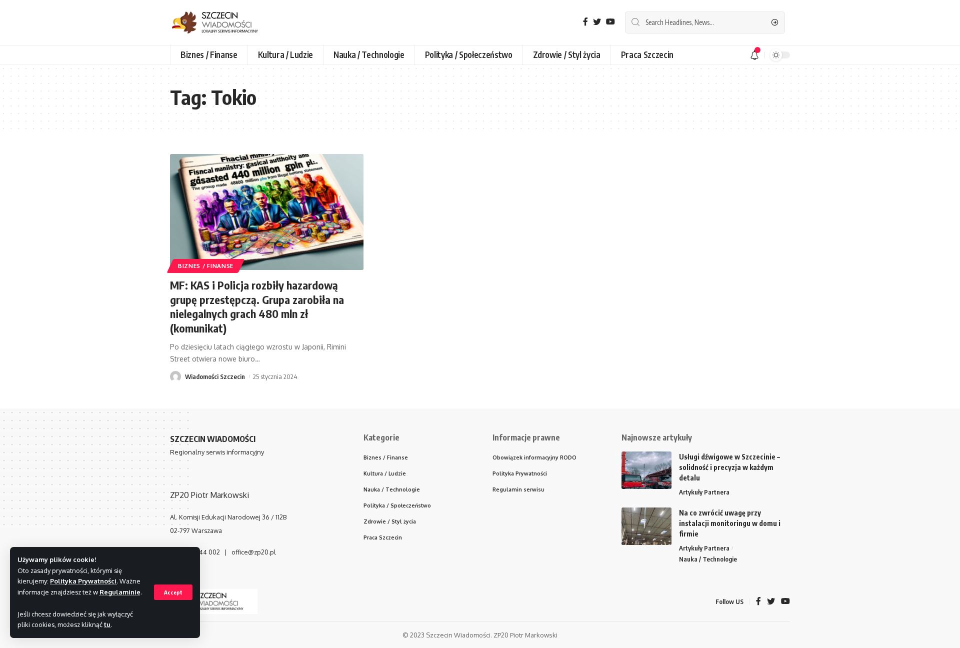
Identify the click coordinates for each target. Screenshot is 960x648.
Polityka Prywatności (83, 581)
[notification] (755, 55)
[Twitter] (597, 21)
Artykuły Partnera (704, 492)
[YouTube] (611, 21)
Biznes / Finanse (206, 266)
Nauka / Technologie (708, 559)
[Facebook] (585, 21)
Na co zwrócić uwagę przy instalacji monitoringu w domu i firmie (729, 523)
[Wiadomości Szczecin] (222, 23)
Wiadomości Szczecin (215, 376)
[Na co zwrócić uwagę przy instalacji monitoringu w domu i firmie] (647, 526)
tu (107, 624)
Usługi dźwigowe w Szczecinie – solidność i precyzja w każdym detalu (729, 467)
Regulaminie (120, 592)
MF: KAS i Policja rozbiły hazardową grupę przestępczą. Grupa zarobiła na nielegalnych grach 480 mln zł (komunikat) (257, 306)
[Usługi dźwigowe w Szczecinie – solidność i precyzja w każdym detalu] (647, 470)
